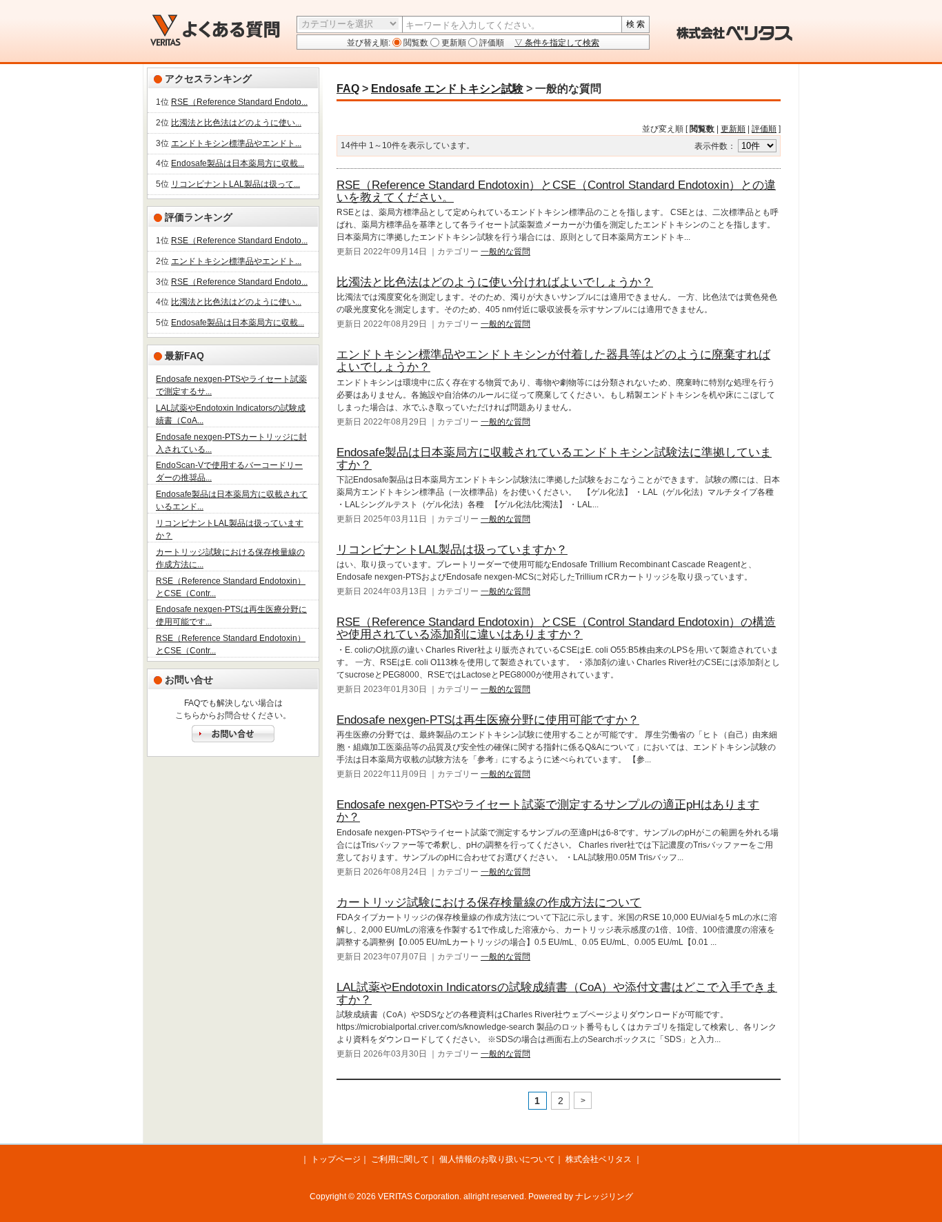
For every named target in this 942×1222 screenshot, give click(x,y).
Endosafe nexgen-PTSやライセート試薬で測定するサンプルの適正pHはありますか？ (548, 811)
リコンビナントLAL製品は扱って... (235, 184)
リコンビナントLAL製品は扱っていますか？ (452, 549)
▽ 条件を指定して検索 (556, 43)
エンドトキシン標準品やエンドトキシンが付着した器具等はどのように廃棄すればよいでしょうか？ (553, 361)
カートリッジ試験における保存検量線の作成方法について (489, 902)
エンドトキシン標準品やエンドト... (236, 143)
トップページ (336, 1159)
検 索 (635, 24)
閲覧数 (414, 43)
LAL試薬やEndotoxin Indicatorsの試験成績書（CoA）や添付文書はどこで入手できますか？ (557, 993)
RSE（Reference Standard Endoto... (239, 102)
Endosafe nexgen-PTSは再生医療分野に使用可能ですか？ (488, 719)
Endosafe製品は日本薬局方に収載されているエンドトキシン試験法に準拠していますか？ (554, 458)
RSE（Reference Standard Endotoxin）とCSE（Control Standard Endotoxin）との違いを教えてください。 (556, 191)
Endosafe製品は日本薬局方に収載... (237, 163)
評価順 (490, 43)
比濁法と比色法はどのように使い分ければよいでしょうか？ (495, 282)
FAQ (348, 88)
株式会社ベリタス (598, 1159)
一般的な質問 (505, 251)
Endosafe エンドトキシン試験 (447, 88)
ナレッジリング (604, 1196)
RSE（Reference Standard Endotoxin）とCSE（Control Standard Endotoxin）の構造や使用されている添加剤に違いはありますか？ (556, 628)
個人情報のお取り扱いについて (497, 1159)
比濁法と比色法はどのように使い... (236, 123)
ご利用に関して (400, 1159)
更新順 (452, 43)
